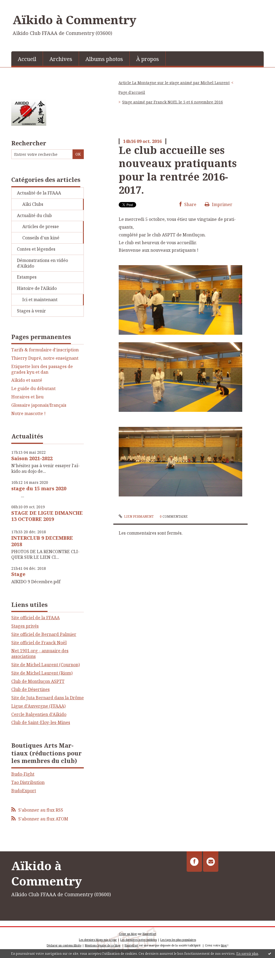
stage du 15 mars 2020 (38, 488)
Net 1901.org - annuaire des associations (39, 653)
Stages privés (25, 626)
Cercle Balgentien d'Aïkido (38, 714)
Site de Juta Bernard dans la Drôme (47, 698)
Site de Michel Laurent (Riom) (42, 673)
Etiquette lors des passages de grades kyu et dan (42, 369)
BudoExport (23, 791)
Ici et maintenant (39, 299)
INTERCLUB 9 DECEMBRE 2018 (42, 541)
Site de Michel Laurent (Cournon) (45, 665)
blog (224, 945)
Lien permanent (138, 516)
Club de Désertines (30, 689)
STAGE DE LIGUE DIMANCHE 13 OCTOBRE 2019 (47, 516)
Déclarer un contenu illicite (64, 945)
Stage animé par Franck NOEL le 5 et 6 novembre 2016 (172, 102)
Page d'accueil (131, 92)
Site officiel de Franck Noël (39, 643)
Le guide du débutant (33, 388)
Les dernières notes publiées (138, 940)
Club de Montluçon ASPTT (37, 681)
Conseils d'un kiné (40, 238)
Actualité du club (34, 215)
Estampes (27, 277)
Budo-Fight (22, 774)
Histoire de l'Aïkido (37, 288)
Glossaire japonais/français (38, 405)
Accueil (27, 59)
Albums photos (104, 59)
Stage (18, 574)
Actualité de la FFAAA (39, 193)
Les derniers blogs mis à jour (98, 940)
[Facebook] (194, 861)
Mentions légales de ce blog (102, 945)
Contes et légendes (36, 249)
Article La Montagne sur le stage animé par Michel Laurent (174, 82)
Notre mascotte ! (28, 413)
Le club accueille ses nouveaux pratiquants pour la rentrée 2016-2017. (178, 170)
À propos (147, 59)
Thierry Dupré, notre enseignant (44, 358)
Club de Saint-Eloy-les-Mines (40, 722)
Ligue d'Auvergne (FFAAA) (38, 706)
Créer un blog (128, 934)
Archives (60, 59)
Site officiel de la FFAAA (35, 618)
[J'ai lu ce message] (269, 953)
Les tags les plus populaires (178, 940)
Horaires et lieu (27, 397)
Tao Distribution (28, 782)
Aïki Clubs (32, 204)
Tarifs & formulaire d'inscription (45, 350)
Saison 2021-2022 (32, 458)
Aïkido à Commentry (74, 20)
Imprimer (221, 204)
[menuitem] (27, 58)
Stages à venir (31, 311)
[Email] (210, 861)
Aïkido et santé (26, 380)
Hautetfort (149, 934)
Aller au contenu (20, 5)
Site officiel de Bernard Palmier (43, 634)
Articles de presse (40, 226)
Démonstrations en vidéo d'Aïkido (42, 263)
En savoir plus (247, 953)
